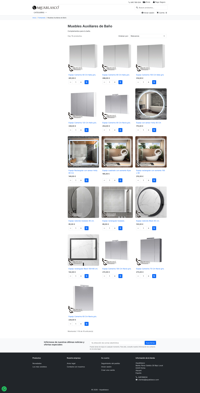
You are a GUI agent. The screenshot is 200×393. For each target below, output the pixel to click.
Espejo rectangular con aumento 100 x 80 (150, 171)
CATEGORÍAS (40, 12)
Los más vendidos (39, 367)
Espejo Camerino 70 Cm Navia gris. (150, 269)
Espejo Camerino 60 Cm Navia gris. (83, 316)
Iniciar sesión (106, 367)
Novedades (36, 363)
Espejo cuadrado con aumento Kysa (116, 170)
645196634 (142, 377)
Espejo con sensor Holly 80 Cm (148, 123)
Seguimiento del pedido (110, 363)
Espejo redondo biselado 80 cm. (81, 221)
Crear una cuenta (108, 370)
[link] (134, 2)
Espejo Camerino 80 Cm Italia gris (115, 75)
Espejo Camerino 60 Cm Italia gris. (82, 75)
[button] (146, 2)
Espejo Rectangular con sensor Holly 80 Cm (83, 171)
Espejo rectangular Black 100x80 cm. (83, 269)
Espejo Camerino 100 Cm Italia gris (150, 75)
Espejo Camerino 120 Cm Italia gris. (83, 123)
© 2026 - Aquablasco (100, 390)
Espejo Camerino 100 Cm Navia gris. (116, 269)
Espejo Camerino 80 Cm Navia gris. (116, 123)
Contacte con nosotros (76, 367)
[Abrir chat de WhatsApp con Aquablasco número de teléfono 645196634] (4, 389)
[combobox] (151, 7)
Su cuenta (105, 358)
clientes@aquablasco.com (148, 380)
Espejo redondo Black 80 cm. (147, 221)
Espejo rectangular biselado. (113, 221)
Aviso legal (71, 363)
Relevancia (135, 36)
